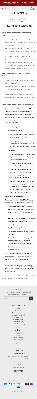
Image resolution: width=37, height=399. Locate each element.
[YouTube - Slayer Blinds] (21, 21)
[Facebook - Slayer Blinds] (15, 21)
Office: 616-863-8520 (18, 353)
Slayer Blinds (21, 392)
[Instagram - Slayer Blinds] (18, 21)
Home (11, 19)
